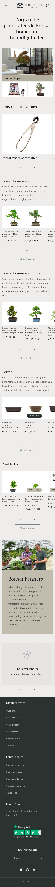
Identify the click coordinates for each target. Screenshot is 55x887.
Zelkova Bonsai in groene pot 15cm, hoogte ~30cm (10, 234)
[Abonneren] (40, 858)
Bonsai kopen (13, 78)
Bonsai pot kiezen (15, 779)
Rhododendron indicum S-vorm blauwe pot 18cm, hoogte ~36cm (33, 331)
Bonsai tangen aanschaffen (19, 158)
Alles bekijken (27, 259)
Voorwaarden (13, 739)
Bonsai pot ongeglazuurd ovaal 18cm (34, 425)
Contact (10, 745)
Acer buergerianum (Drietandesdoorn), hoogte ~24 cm (34, 499)
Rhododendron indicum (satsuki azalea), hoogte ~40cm (12, 330)
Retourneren (12, 732)
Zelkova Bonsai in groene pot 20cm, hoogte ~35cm (33, 234)
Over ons (10, 711)
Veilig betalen (12, 725)
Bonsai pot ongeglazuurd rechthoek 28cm (10, 425)
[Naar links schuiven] (20, 167)
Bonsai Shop (31, 881)
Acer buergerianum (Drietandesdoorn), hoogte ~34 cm (11, 499)
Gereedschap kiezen (16, 786)
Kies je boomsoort (15, 772)
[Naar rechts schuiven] (34, 167)
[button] (6, 5)
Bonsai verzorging (15, 765)
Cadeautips (11, 793)
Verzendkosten (13, 718)
